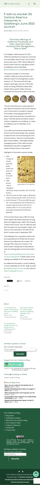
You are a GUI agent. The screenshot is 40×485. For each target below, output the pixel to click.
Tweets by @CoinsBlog (12, 378)
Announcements (18, 31)
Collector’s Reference (13, 425)
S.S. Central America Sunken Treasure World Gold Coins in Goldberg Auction (11, 310)
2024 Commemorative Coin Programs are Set (20, 393)
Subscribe (20, 354)
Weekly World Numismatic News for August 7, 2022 (20, 389)
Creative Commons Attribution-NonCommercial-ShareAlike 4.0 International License (20, 442)
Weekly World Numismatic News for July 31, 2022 (19, 401)
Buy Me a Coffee (9, 368)
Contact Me (10, 428)
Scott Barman (27, 440)
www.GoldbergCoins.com (13, 70)
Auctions (26, 31)
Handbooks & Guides (13, 418)
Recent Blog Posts (13, 382)
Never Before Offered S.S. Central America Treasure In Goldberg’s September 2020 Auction (27, 311)
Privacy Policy (10, 430)
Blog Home (10, 416)
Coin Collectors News (13, 423)
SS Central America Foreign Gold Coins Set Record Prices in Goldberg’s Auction (11, 326)
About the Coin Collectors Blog (16, 420)
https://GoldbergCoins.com (13, 271)
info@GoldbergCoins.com (14, 268)
